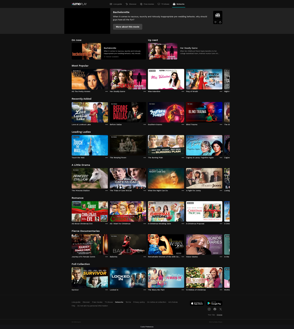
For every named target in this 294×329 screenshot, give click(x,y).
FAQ (73, 306)
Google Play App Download (214, 304)
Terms (128, 302)
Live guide (117, 4)
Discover (132, 4)
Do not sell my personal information (92, 306)
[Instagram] (209, 309)
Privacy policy (139, 302)
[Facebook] (215, 309)
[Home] (79, 4)
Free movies (149, 4)
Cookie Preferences (147, 327)
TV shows (165, 4)
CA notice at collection (156, 302)
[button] (127, 27)
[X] (220, 309)
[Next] (222, 78)
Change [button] (219, 315)
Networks (180, 4)
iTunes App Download (197, 304)
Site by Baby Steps (215, 322)
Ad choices (173, 302)
